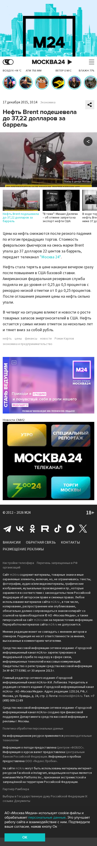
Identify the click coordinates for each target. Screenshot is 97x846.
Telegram (7, 528)
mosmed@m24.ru (70, 696)
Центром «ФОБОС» (70, 747)
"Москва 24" (50, 257)
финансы (31, 338)
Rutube (45, 528)
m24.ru (14, 575)
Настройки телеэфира (18, 563)
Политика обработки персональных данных (33, 728)
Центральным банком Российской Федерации (44, 754)
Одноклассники (32, 528)
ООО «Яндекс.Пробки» (41, 761)
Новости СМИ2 (14, 420)
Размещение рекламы (23, 549)
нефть (7, 338)
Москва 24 (48, 62)
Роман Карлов (64, 338)
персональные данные (47, 817)
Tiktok (57, 528)
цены (18, 338)
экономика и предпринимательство (27, 344)
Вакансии (12, 542)
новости (46, 338)
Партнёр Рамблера (16, 789)
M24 (27, 512)
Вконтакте (19, 528)
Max (70, 528)
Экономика (47, 102)
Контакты (70, 542)
